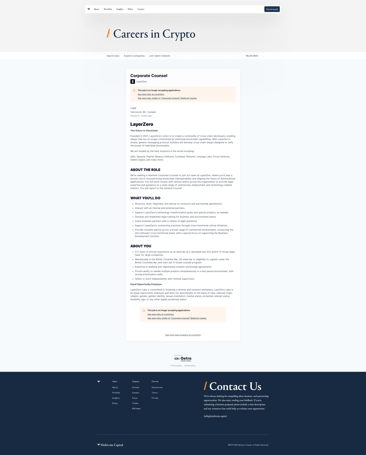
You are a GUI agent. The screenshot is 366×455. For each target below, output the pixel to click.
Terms (155, 392)
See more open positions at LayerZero (183, 335)
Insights (116, 398)
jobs (113, 55)
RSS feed (136, 408)
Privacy (155, 398)
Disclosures (157, 387)
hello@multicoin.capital (215, 416)
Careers (135, 392)
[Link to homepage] (88, 9)
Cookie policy (189, 366)
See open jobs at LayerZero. (151, 94)
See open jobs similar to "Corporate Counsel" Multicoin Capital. (167, 98)
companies (134, 55)
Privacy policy (176, 366)
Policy (115, 403)
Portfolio (116, 392)
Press (134, 398)
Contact (135, 387)
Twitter (135, 403)
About (115, 387)
